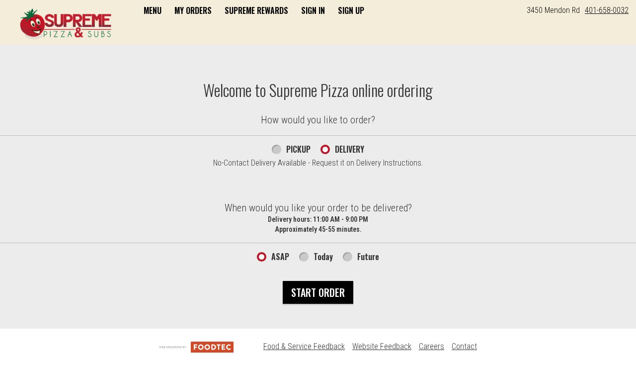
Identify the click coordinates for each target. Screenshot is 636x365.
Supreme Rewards (256, 10)
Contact (464, 346)
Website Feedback (381, 346)
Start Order (318, 292)
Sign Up (351, 10)
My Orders (193, 10)
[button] (66, 23)
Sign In (313, 10)
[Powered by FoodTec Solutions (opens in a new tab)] (196, 346)
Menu (152, 10)
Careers (431, 346)
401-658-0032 (607, 10)
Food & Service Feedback (304, 346)
